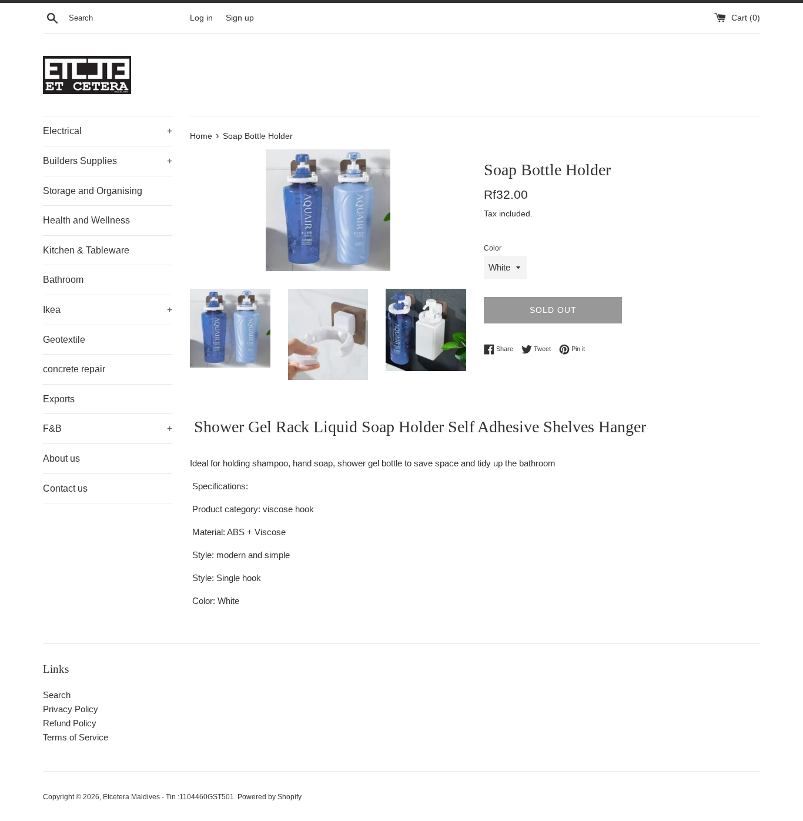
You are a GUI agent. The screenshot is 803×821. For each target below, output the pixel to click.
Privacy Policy (70, 709)
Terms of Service (75, 737)
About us (61, 458)
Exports (59, 399)
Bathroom (63, 280)
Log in (201, 18)
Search (57, 695)
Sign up (240, 18)
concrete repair (74, 369)
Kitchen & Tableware (86, 250)
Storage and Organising (92, 191)
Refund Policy (69, 723)
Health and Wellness (86, 220)
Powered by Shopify (269, 797)
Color (492, 248)
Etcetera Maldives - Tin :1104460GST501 (168, 797)
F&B (107, 428)
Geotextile (64, 340)
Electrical (107, 131)
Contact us (65, 488)
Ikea (107, 310)
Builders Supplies (107, 161)
